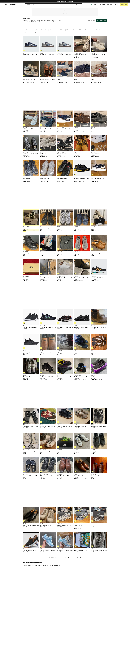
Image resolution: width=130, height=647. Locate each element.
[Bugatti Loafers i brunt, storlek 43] (48, 342)
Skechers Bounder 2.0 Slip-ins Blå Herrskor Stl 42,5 (81, 253)
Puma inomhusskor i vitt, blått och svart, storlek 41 (81, 451)
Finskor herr (93, 128)
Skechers (79, 251)
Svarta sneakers (26, 178)
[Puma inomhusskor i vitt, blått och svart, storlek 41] (82, 441)
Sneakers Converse (61, 153)
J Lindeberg (27, 276)
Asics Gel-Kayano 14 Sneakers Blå (47, 550)
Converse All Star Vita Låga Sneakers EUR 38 (29, 451)
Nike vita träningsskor (45, 178)
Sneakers (93, 79)
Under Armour (79, 177)
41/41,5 (92, 424)
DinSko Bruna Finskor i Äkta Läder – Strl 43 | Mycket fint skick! (65, 476)
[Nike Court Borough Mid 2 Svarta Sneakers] (48, 366)
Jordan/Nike (27, 226)
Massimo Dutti (62, 276)
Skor (26, 26)
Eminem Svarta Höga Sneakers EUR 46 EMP (48, 228)
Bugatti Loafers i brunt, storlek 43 (47, 352)
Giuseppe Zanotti (98, 424)
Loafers (58, 79)
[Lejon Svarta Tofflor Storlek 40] (31, 465)
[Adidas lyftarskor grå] (31, 366)
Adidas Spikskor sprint (62, 451)
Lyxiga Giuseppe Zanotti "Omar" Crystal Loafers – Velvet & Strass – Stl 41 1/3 (98, 426)
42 (23, 53)
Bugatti (43, 350)
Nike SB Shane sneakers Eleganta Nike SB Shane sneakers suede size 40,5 (98, 376)
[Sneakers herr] (48, 143)
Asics (44, 548)
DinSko (26, 474)
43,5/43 (41, 53)
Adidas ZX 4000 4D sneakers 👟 (47, 253)
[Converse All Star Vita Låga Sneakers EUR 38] (31, 441)
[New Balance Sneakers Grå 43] (99, 515)
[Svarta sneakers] (31, 168)
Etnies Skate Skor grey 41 (80, 426)
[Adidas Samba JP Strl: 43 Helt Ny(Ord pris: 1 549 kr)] (48, 44)
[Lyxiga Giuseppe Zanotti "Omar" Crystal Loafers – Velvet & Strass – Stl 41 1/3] (99, 416)
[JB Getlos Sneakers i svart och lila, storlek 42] (65, 366)
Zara (94, 53)
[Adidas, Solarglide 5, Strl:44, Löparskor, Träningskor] (99, 267)
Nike (43, 177)
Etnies (77, 424)
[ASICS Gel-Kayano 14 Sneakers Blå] (65, 540)
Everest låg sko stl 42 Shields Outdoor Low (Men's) (97, 451)
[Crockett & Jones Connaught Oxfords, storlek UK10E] (82, 465)
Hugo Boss (59, 226)
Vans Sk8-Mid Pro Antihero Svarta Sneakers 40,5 (64, 426)
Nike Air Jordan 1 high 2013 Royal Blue (81, 376)
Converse (62, 152)
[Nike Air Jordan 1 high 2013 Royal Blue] (82, 366)
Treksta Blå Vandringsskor (80, 227)
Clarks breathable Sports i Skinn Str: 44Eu (64, 129)
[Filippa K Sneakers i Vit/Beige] (82, 44)
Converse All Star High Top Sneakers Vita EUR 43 (46, 451)
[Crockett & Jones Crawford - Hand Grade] (31, 515)
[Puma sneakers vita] (99, 143)
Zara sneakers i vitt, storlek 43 (98, 54)
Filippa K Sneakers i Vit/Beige (80, 54)
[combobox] (51, 5)
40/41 (24, 424)
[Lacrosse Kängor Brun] (48, 267)
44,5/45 (24, 375)
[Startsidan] (12, 4)
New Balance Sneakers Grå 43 (98, 524)
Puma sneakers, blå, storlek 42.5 (81, 352)
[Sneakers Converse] (65, 143)
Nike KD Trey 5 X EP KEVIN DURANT (80, 550)
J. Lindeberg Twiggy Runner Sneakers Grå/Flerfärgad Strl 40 (30, 277)
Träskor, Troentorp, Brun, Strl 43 (98, 253)
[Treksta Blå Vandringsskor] (82, 217)
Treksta (77, 226)
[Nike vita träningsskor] (48, 168)
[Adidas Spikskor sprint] (65, 441)
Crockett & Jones (79, 474)
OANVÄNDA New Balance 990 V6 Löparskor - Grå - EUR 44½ (98, 550)
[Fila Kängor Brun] (82, 143)
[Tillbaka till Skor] (24, 26)
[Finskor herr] (99, 119)
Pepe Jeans (28, 424)
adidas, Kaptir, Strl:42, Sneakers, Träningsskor (30, 352)
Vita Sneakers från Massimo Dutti (64, 277)
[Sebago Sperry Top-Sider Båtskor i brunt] (48, 69)
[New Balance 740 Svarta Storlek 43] (31, 143)
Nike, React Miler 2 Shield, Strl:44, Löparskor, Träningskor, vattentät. (64, 327)
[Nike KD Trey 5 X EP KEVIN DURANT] (82, 540)
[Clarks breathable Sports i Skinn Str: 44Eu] (65, 119)
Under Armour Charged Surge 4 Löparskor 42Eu (98, 178)
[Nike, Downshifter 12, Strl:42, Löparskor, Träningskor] (82, 317)
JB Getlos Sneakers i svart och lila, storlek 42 (65, 376)
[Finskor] (82, 119)
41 (74, 424)
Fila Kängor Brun (77, 153)
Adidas (26, 53)
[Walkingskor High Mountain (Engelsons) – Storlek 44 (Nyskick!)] (48, 465)
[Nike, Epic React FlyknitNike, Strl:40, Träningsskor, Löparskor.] (31, 317)
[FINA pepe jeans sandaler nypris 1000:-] (31, 416)
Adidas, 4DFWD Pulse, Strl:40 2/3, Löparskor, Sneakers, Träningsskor (48, 327)
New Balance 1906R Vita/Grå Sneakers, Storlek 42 (63, 525)
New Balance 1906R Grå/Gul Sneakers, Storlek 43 (80, 524)
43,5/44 (58, 127)
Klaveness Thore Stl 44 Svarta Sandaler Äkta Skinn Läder (47, 129)
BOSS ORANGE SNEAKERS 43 (63, 227)
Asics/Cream (62, 548)
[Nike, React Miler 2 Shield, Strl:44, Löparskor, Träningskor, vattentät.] (65, 317)
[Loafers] (65, 69)
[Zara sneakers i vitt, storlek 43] (99, 44)
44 (57, 53)
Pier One (94, 474)
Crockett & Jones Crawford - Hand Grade (31, 525)
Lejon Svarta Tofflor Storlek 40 (30, 475)
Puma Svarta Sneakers (62, 178)
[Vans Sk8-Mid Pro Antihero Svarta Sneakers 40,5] (65, 416)
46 (40, 226)
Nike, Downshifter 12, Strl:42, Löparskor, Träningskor (80, 327)
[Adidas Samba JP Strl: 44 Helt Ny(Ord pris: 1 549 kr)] (65, 44)
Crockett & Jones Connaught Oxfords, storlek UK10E (80, 476)
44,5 (58, 152)
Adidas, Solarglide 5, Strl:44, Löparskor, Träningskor (97, 277)
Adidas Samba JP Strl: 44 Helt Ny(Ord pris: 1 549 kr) (64, 54)
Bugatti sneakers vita (62, 352)
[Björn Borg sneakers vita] (48, 515)
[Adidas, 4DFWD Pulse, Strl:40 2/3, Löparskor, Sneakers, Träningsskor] (48, 317)
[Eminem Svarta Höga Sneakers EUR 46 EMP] (48, 217)
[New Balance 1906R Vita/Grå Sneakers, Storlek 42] (65, 515)
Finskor (75, 128)
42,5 (75, 251)
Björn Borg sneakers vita (45, 525)
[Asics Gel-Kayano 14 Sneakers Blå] (48, 540)
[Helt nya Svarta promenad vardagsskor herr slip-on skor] (31, 540)
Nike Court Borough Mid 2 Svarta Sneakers (47, 376)
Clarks (62, 127)
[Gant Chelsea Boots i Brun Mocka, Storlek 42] (99, 317)
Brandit (26, 251)
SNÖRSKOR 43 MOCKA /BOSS (97, 227)
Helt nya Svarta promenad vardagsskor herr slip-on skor (29, 550)
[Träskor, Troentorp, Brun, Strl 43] (99, 243)
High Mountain (45, 474)
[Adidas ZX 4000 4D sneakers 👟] (48, 243)
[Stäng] (129, 1)
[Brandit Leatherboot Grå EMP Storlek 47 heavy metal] (65, 243)
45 (74, 226)
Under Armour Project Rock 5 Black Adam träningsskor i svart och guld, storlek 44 (82, 178)
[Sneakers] (99, 69)
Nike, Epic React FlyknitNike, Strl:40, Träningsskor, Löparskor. (30, 327)
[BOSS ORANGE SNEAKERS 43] (65, 217)
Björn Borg (44, 523)
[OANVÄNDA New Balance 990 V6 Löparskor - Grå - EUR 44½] (99, 540)
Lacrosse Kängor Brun (45, 277)
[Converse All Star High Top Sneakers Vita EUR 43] (48, 441)
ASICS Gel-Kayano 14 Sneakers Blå (65, 550)
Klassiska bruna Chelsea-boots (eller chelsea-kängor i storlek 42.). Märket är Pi (99, 476)
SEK (95, 4)
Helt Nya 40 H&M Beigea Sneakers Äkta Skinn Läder (31, 129)
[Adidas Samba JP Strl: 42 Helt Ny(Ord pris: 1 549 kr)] (31, 44)
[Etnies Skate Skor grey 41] (82, 416)
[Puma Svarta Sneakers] (65, 168)
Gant (94, 325)
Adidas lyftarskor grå (28, 376)
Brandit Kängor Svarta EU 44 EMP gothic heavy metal (30, 253)
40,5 (92, 375)
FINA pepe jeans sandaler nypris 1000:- (30, 426)
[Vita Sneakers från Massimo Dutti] (65, 267)
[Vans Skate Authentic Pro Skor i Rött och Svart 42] (48, 416)
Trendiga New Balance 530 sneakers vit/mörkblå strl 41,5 (29, 79)
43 (91, 53)
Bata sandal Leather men (96, 352)
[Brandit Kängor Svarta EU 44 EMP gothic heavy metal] (31, 243)
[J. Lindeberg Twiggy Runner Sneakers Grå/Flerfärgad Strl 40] (31, 267)
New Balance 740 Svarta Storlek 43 (30, 153)
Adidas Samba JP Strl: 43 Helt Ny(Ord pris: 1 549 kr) (47, 54)
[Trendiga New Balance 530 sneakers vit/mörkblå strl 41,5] (31, 69)
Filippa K (79, 53)
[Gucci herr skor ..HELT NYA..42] (82, 267)
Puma (94, 152)
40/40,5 (41, 325)
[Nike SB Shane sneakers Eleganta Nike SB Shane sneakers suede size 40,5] (99, 366)
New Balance (27, 152)
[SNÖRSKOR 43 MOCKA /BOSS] (99, 217)
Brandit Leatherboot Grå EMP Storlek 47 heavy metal (63, 253)
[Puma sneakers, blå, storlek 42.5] (82, 342)
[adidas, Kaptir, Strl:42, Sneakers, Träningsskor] (31, 342)
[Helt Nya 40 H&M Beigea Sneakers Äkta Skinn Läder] (31, 119)
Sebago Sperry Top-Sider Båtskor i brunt (48, 79)
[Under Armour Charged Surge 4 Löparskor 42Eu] (99, 168)
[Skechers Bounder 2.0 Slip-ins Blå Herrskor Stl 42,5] (82, 243)
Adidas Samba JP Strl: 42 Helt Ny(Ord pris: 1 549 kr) (30, 54)
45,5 (92, 350)
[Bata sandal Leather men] (99, 342)
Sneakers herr (43, 153)
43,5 (41, 548)
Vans (43, 424)
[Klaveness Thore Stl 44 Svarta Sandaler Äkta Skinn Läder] (48, 119)
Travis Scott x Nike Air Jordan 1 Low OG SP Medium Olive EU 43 (30, 228)
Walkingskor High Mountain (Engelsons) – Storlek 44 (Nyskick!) (48, 476)
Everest (94, 449)
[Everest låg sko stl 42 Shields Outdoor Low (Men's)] (99, 441)
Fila (76, 152)
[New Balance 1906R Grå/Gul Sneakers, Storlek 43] (82, 515)
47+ (58, 251)
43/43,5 (75, 53)
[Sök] (76, 4)
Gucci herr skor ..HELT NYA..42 (81, 277)
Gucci (77, 276)
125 (73, 557)
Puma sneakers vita (95, 153)
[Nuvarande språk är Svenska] (91, 4)
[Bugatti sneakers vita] (65, 342)
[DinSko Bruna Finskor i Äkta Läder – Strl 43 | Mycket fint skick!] (65, 465)
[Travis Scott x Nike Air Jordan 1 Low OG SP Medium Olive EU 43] (31, 217)
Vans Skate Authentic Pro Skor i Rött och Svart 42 (47, 426)
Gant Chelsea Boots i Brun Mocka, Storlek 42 (98, 327)
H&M (26, 127)
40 (23, 127)
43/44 (58, 325)
